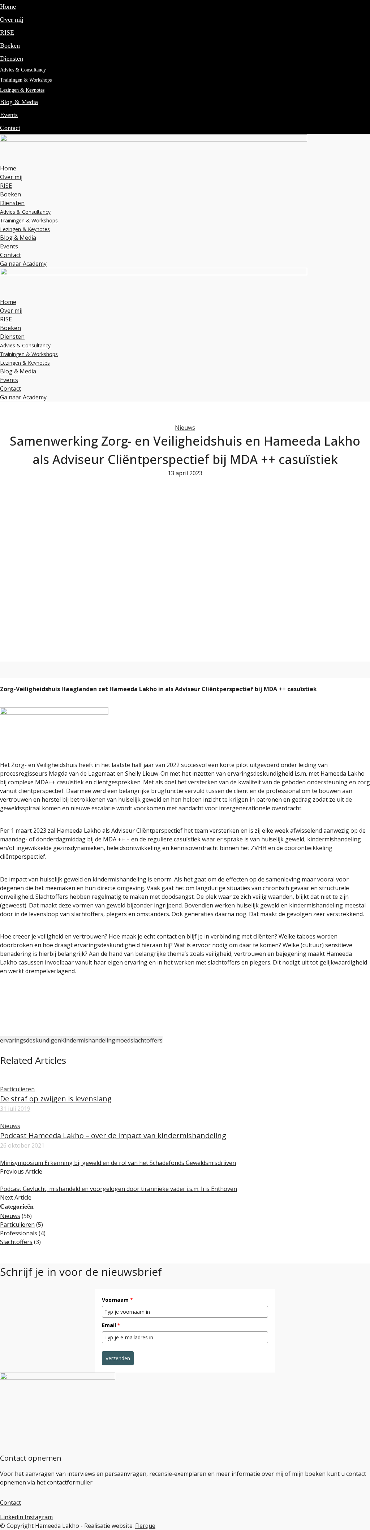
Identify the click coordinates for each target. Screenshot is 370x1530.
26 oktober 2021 (22, 1145)
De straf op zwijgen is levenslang (56, 1099)
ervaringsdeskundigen (30, 1040)
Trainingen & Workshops (26, 80)
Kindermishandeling (88, 1040)
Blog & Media (19, 101)
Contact (10, 127)
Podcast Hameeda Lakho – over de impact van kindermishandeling (113, 1135)
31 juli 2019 (15, 1109)
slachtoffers (146, 1040)
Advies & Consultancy (23, 70)
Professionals (18, 1233)
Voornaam (117, 1299)
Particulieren (17, 1089)
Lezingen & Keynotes (22, 90)
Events (9, 114)
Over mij (11, 19)
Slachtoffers (16, 1242)
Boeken (10, 45)
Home (8, 6)
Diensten (11, 58)
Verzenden (118, 1358)
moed (122, 1040)
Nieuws (185, 428)
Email (111, 1325)
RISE (7, 32)
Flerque (145, 1526)
